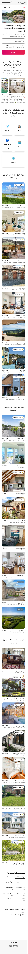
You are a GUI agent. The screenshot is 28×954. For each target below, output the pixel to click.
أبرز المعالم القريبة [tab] (9, 877)
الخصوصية (15, 946)
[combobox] (13, 42)
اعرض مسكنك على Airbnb (9, 7)
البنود (10, 946)
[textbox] (19, 47)
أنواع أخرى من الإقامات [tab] (20, 877)
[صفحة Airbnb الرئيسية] (24, 7)
